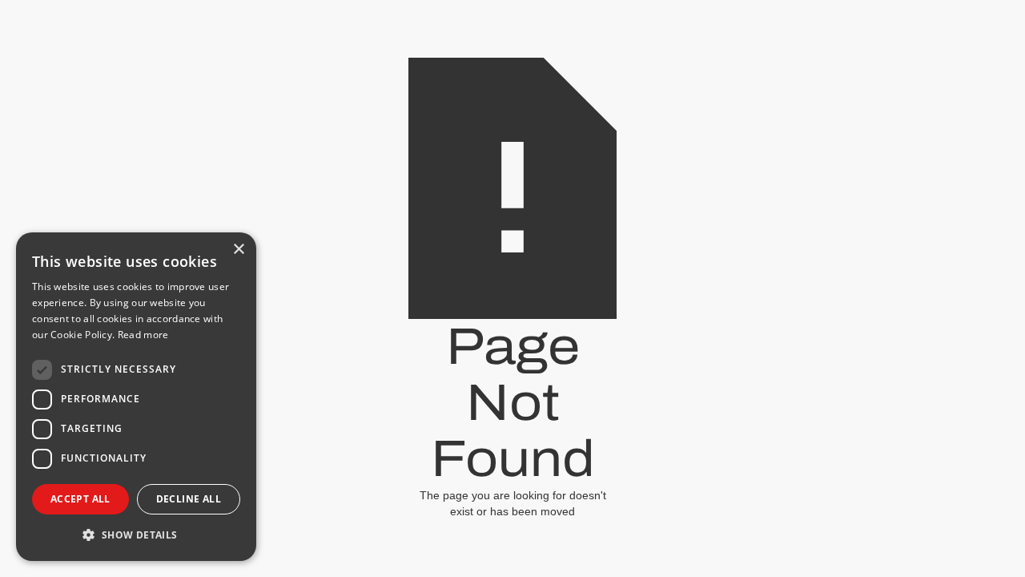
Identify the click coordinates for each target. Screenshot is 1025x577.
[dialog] (136, 396)
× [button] (238, 250)
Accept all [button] (80, 499)
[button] (136, 535)
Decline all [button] (188, 499)
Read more (143, 334)
